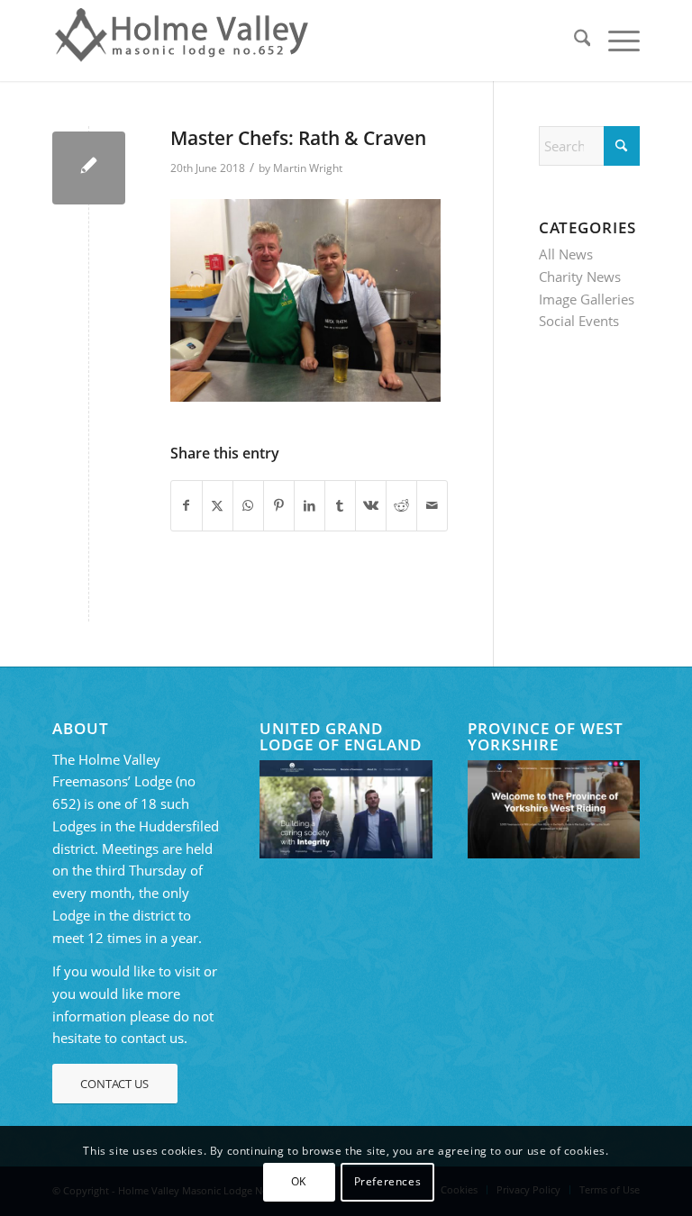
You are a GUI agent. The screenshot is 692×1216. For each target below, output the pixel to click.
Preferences (388, 1181)
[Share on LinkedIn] (309, 506)
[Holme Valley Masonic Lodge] (186, 40)
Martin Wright (307, 168)
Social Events (579, 321)
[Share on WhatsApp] (248, 506)
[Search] (573, 40)
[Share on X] (217, 506)
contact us (152, 1038)
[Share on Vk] (371, 506)
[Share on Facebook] (186, 506)
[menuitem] (573, 40)
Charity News (580, 277)
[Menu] (615, 40)
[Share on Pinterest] (279, 506)
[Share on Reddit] (401, 506)
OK (298, 1181)
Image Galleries (586, 299)
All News (566, 254)
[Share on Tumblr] (340, 506)
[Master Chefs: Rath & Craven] (88, 168)
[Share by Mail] (432, 506)
